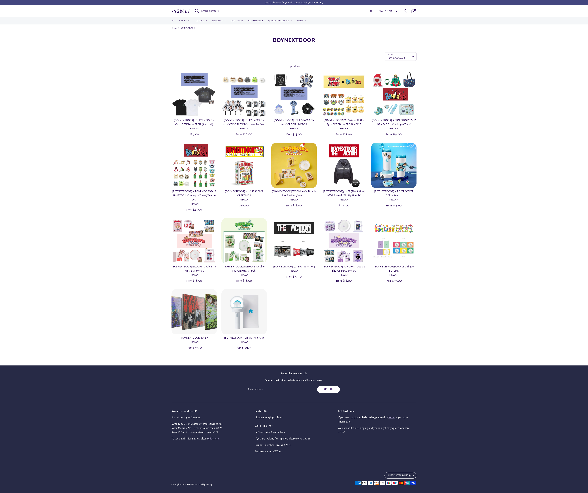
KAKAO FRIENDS (255, 21)
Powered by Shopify (203, 485)
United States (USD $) (382, 11)
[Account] (405, 11)
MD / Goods (217, 21)
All (173, 21)
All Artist (183, 21)
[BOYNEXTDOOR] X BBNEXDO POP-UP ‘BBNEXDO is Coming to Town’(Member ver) (194, 195)
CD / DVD (200, 21)
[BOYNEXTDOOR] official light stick (244, 337)
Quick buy (194, 111)
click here (213, 438)
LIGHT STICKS (237, 21)
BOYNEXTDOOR (188, 28)
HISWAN (180, 11)
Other (300, 21)
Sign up (328, 389)
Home (174, 28)
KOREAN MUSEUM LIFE (278, 21)
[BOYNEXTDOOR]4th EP (194, 337)
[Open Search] (197, 11)
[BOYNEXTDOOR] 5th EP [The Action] (294, 266)
